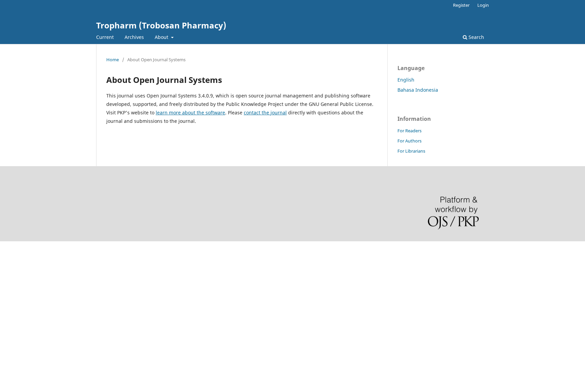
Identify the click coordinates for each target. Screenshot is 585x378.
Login (483, 5)
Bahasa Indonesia (417, 90)
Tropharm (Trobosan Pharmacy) (161, 25)
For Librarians (411, 151)
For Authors (409, 141)
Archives (134, 37)
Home (112, 60)
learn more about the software (190, 112)
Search (475, 37)
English (405, 79)
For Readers (409, 131)
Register (461, 5)
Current (105, 37)
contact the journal (265, 112)
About (162, 37)
